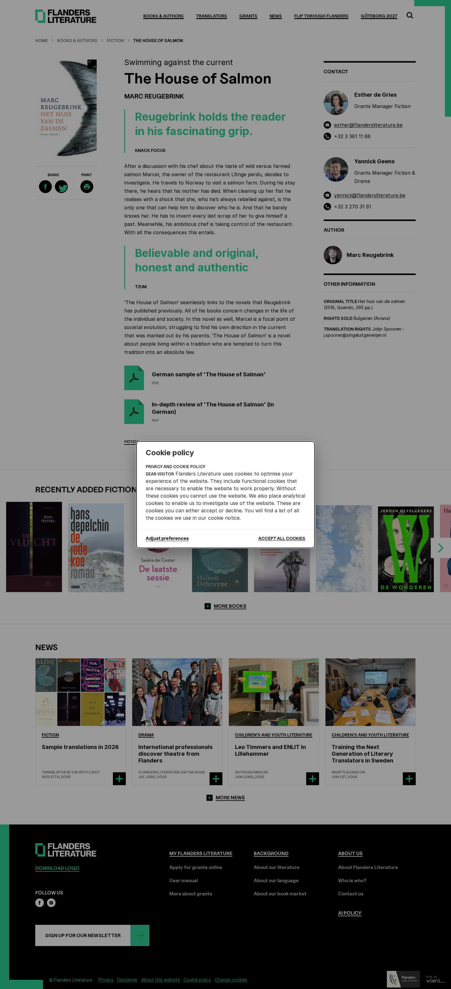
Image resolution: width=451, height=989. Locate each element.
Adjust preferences (167, 538)
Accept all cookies (281, 538)
